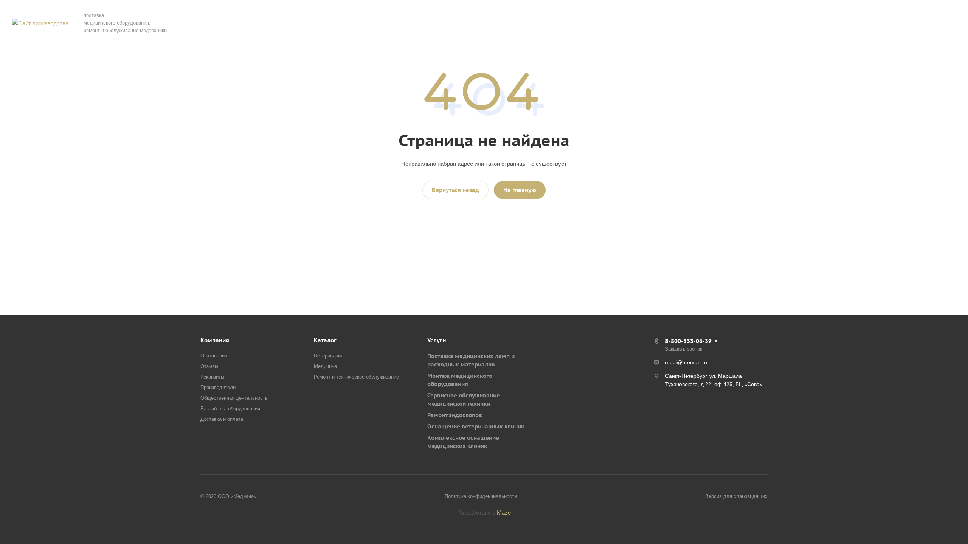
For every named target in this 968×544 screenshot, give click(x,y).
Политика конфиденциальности (481, 496)
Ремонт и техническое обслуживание (356, 377)
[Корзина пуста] (877, 34)
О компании (213, 356)
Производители (218, 387)
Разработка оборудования (230, 408)
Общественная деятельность (234, 398)
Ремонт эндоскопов (454, 415)
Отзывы (209, 366)
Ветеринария (328, 356)
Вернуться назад (455, 189)
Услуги (436, 340)
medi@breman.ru (686, 362)
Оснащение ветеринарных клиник (475, 426)
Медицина (325, 366)
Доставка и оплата (221, 419)
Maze (504, 512)
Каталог (325, 340)
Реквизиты (212, 377)
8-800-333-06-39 (882, 10)
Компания (214, 340)
